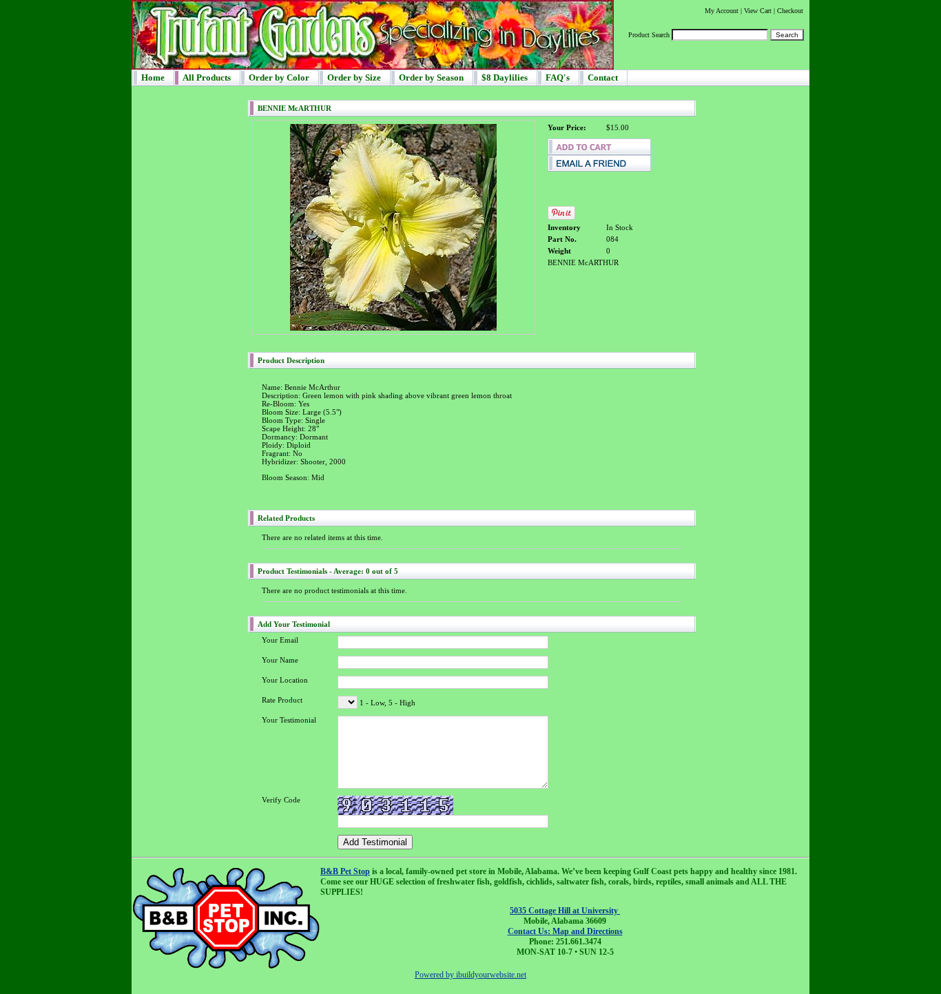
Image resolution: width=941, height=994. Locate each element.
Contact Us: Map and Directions (565, 931)
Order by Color (279, 77)
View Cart (758, 10)
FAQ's (558, 77)
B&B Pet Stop (345, 871)
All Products (207, 77)
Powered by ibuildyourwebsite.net (470, 975)
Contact (603, 77)
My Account (721, 10)
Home (153, 77)
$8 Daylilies (505, 77)
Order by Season (431, 77)
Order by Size (354, 77)
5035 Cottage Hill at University (565, 910)
